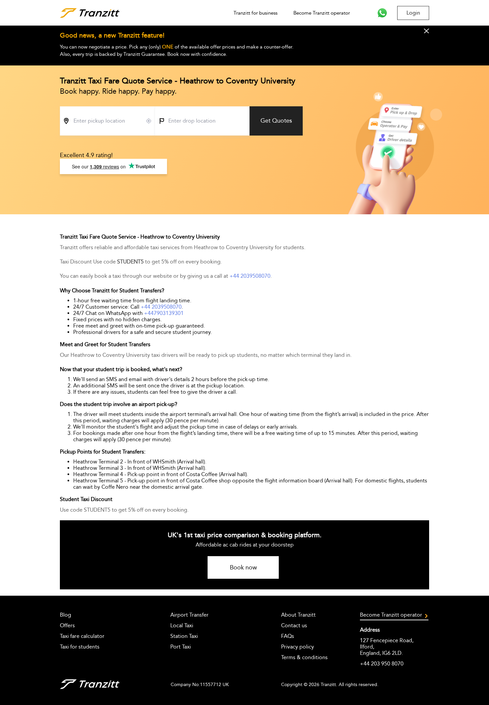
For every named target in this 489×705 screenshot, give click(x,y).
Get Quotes (276, 120)
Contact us (294, 625)
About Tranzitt (298, 615)
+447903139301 (164, 313)
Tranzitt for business (255, 13)
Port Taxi (180, 647)
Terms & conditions (304, 657)
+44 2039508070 (250, 276)
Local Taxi (181, 625)
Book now (243, 567)
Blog (65, 615)
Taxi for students (79, 647)
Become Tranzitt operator (321, 13)
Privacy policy (297, 647)
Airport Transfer (189, 615)
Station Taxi (184, 636)
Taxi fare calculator (82, 636)
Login (413, 13)
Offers (67, 625)
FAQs (287, 636)
